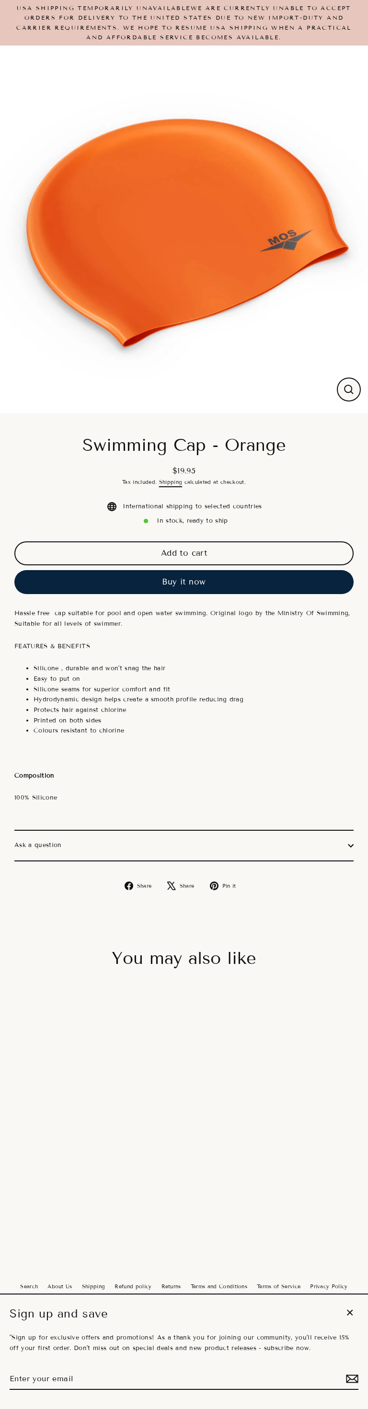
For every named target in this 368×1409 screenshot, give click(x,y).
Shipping (171, 482)
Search (29, 1286)
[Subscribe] (350, 1379)
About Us (59, 1286)
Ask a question (37, 845)
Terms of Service (278, 1286)
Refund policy (133, 1286)
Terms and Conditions (219, 1286)
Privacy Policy (328, 1286)
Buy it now (184, 582)
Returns (171, 1286)
